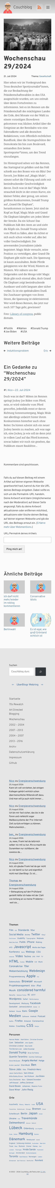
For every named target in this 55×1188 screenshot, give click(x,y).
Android (33, 1016)
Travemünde (29, 1118)
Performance (34, 999)
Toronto (13, 1156)
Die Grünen (12, 938)
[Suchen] (40, 671)
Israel (33, 1105)
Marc (23, 1080)
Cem (11, 1042)
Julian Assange (28, 1049)
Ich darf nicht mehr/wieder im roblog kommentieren (12, 601)
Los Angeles (38, 1129)
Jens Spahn (29, 1043)
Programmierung (17, 976)
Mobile (29, 961)
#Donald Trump (39, 328)
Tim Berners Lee (15, 1049)
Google (33, 1011)
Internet (11, 957)
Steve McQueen (14, 1061)
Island (38, 1140)
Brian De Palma (33, 1053)
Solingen (12, 1153)
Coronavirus (38, 1021)
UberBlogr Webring (27, 684)
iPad (39, 985)
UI (39, 1007)
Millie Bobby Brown (16, 1076)
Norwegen (32, 1157)
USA (39, 1104)
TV (42, 957)
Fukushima (12, 1109)
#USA (24, 331)
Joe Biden (40, 1076)
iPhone (30, 942)
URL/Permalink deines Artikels (20, 533)
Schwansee (12, 1161)
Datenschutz (14, 982)
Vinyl (43, 935)
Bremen (36, 1109)
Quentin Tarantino (18, 1056)
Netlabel (12, 1011)
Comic (22, 962)
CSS (29, 1025)
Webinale (40, 938)
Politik (22, 942)
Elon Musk (25, 1065)
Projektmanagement (19, 985)
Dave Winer (14, 1089)
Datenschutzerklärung (21, 752)
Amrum (28, 1123)
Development (14, 1003)
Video (19, 956)
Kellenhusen (21, 1109)
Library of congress (21, 314)
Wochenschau (17, 719)
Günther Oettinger (35, 1057)
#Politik (8, 328)
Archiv (12, 746)
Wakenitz (27, 1105)
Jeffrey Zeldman (27, 1083)
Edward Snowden (34, 1080)
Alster (41, 1114)
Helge (41, 1060)
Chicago (28, 1109)
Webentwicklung (18, 971)
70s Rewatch (16, 704)
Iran (19, 1119)
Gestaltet (13, 1007)
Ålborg (21, 1105)
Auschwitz (13, 1104)
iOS (16, 930)
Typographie (30, 938)
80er (33, 986)
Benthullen (30, 1161)
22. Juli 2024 (22, 390)
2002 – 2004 (16, 725)
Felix (24, 1070)
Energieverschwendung (32, 781)
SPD (33, 957)
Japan (33, 1114)
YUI (38, 977)
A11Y (33, 995)
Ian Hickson (29, 1076)
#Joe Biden (10, 331)
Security (12, 995)
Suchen (13, 665)
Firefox (19, 1021)
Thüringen (18, 1150)
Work (40, 962)
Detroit (34, 1123)
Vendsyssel (30, 1140)
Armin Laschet (14, 1065)
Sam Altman (29, 1073)
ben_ (12, 834)
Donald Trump (17, 1052)
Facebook (35, 1003)
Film (11, 930)
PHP (38, 957)
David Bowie (15, 1086)
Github (17, 763)
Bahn (24, 1011)
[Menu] (48, 7)
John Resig (27, 1089)
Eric (46, 350)
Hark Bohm (25, 1040)
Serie (23, 952)
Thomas (13, 880)
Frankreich (40, 1150)
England (12, 1143)
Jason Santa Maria (15, 1073)
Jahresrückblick (25, 1007)
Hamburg (26, 1134)
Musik (12, 990)
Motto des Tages (38, 947)
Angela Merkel (29, 1060)
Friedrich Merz (34, 1069)
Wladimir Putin (37, 1086)
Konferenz (14, 952)
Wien (16, 1146)
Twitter (35, 934)
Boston (36, 1134)
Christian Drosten (36, 1040)
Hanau (35, 1146)
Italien (15, 1134)
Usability (21, 938)
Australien (35, 1143)
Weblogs (30, 952)
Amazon (27, 1021)
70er (26, 966)
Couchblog (20, 1026)
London (11, 1150)
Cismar (29, 1146)
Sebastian (19, 1042)
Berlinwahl (10, 629)
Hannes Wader (14, 1040)
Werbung (25, 1003)
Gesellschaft (45, 76)
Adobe (35, 1007)
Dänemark (17, 1139)
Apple (31, 976)
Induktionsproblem (18, 350)
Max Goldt (28, 1046)
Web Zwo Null (13, 942)
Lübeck (15, 1128)
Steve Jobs (15, 1069)
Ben (33, 1065)
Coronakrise (16, 966)
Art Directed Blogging (16, 712)
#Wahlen (22, 328)
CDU (38, 952)
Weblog (39, 942)
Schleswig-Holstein (24, 1143)
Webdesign (37, 971)
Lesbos (40, 1157)
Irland (44, 1109)
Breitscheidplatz (31, 1153)
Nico (9, 390)
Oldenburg (29, 1128)
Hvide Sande (29, 1149)
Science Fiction (21, 995)
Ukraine (12, 1118)
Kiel (40, 1146)
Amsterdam (20, 1153)
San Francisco (21, 1161)
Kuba (10, 1134)
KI (29, 994)
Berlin (24, 1113)
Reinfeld (39, 1160)
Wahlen (12, 1026)
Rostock (22, 1146)
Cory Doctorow (15, 1080)
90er (32, 930)
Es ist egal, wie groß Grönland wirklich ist (38, 632)
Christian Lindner (16, 1046)
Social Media (16, 934)
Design (37, 1026)
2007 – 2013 (16, 730)
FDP (35, 962)
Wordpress (15, 999)
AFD (10, 947)
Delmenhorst (17, 1123)
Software (25, 1017)
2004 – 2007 (16, 735)
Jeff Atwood (13, 1083)
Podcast (41, 1016)
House (18, 1011)
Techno (27, 956)
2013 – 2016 (16, 741)
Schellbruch (14, 1114)
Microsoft (38, 982)
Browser (27, 982)
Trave (11, 1146)
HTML (14, 961)
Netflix (11, 1021)
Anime (27, 935)
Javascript (22, 947)
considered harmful (31, 990)
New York (42, 1143)
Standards (23, 930)
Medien (15, 1016)
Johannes (26, 1086)
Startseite (14, 699)
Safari (25, 999)
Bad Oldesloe (23, 1157)
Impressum (15, 757)
